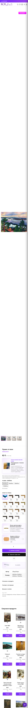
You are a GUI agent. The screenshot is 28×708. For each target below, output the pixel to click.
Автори (14, 594)
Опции (7, 635)
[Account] (24, 4)
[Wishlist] (20, 4)
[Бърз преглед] (7, 622)
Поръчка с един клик (15, 554)
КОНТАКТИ (4, 1)
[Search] (17, 4)
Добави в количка (15, 550)
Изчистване (4, 488)
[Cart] (22, 4)
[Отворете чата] (25, 705)
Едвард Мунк (5, 451)
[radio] (5, 483)
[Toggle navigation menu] (26, 4)
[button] (14, 558)
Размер (4, 480)
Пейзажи (18, 594)
